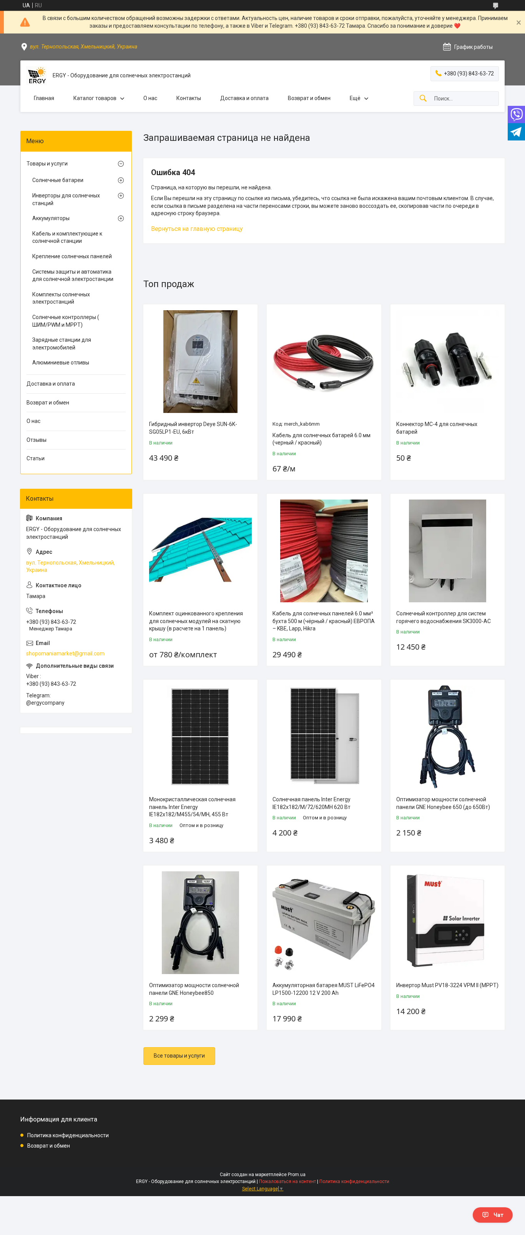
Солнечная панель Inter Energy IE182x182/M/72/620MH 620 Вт (311, 803)
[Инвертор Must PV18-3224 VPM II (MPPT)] (447, 922)
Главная (44, 98)
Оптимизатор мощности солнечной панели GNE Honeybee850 (194, 989)
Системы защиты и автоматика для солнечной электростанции (72, 275)
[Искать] (423, 99)
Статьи (36, 458)
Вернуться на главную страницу (197, 228)
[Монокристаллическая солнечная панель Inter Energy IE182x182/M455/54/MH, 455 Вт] (200, 736)
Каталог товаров (94, 98)
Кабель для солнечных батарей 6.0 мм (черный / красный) (321, 439)
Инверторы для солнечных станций (66, 199)
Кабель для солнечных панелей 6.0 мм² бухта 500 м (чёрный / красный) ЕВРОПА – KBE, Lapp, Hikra (323, 621)
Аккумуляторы (51, 218)
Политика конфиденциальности (68, 1135)
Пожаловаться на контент (287, 1181)
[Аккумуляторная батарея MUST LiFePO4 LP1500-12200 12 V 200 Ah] (323, 922)
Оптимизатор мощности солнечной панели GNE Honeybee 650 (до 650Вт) (443, 803)
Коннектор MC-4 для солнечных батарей (436, 428)
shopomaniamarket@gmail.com (65, 653)
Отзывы (37, 440)
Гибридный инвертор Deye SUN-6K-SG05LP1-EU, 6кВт (193, 428)
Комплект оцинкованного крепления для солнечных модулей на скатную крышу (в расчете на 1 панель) (196, 621)
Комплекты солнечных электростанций (61, 298)
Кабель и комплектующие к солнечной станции (67, 237)
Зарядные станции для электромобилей (61, 344)
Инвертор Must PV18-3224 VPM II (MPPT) (447, 985)
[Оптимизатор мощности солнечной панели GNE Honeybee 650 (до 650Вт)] (447, 736)
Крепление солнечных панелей (72, 256)
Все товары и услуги (179, 1056)
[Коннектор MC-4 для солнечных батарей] (447, 361)
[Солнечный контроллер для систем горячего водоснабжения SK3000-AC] (447, 551)
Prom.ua (297, 1174)
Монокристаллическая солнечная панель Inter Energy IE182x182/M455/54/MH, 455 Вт (192, 806)
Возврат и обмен (309, 98)
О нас (150, 98)
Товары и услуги (47, 163)
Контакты (188, 98)
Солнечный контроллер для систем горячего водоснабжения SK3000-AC (443, 617)
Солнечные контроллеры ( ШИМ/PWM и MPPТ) (65, 321)
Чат (498, 1215)
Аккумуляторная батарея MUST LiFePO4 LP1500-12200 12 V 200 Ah (323, 989)
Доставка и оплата (244, 98)
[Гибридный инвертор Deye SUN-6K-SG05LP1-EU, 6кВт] (200, 361)
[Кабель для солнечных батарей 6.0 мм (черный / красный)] (323, 361)
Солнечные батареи (57, 180)
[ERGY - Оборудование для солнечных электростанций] (36, 75)
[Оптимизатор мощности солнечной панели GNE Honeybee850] (200, 922)
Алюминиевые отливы (60, 362)
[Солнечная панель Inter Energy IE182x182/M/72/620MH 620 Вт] (323, 736)
